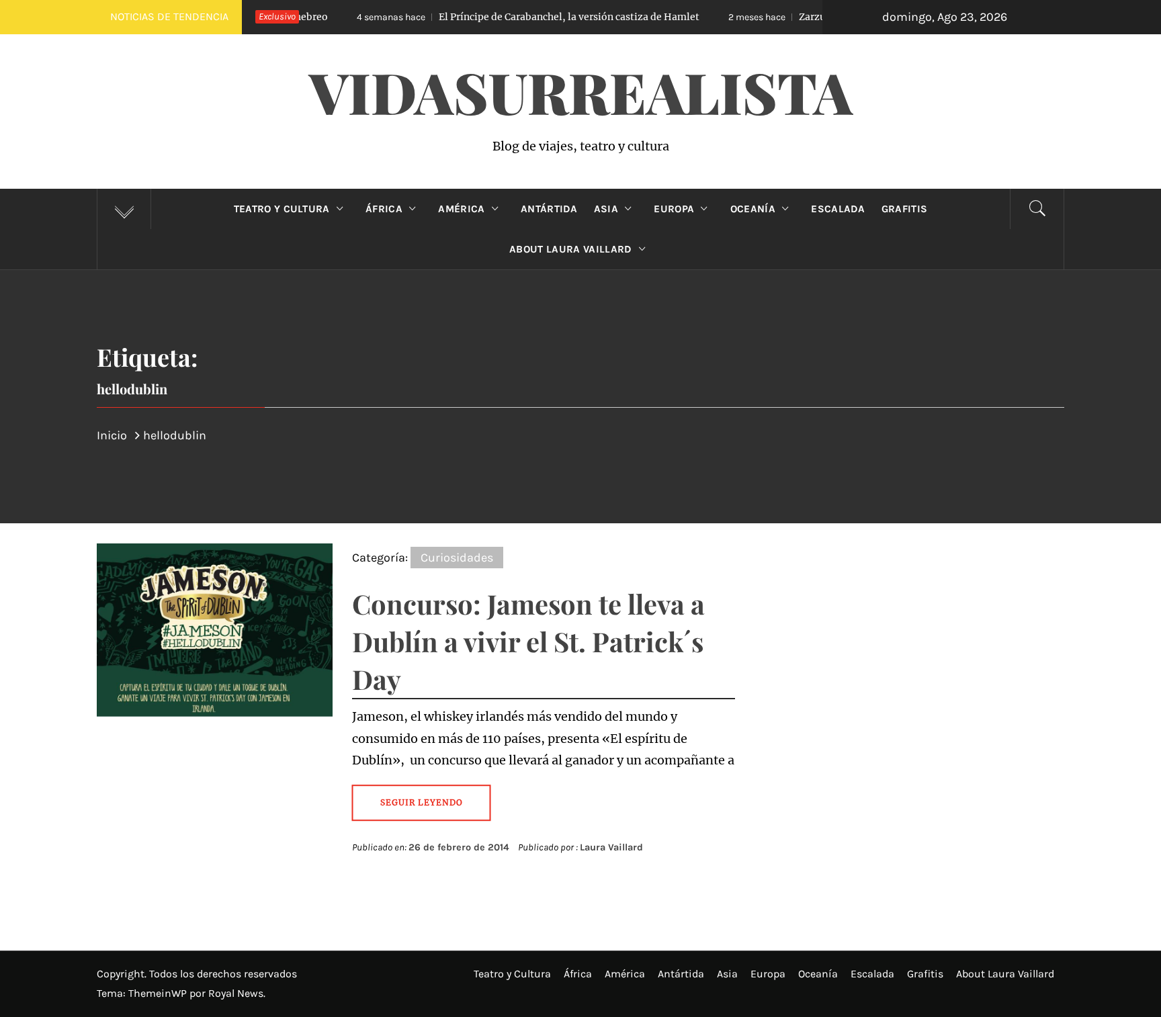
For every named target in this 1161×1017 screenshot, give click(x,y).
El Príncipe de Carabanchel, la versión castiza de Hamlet (498, 17)
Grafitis (905, 209)
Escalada (838, 209)
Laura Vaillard (611, 847)
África (384, 209)
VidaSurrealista (581, 91)
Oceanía (752, 209)
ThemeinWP (158, 993)
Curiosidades (457, 557)
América (461, 209)
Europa (674, 209)
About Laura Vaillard (570, 249)
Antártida (549, 209)
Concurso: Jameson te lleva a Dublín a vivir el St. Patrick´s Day (528, 641)
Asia (606, 209)
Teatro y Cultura (282, 209)
